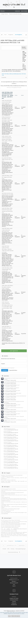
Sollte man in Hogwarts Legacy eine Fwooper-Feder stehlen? (15, 411)
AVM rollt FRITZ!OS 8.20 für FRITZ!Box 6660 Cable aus (7, 102)
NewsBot (5, 430)
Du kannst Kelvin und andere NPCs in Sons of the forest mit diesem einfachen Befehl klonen (15, 382)
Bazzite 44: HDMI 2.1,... (8, 431)
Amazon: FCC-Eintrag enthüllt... (9, 461)
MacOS (14, 586)
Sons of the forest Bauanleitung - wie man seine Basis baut (15, 396)
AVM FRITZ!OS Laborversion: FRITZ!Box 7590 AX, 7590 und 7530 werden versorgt (7, 249)
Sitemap (12, 548)
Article (5, 380)
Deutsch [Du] (21, 545)
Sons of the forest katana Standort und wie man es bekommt (13, 408)
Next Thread (17, 87)
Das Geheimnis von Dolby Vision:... (10, 439)
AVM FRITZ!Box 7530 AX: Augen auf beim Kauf (7, 177)
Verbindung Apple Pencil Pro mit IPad (8, 489)
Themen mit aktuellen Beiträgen (15, 14)
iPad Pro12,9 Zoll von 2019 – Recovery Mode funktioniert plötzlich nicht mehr (14, 491)
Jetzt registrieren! (14, 350)
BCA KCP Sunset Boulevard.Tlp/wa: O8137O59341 (10, 525)
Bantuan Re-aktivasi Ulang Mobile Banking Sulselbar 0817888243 (13, 523)
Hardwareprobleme (14, 599)
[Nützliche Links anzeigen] (26, 34)
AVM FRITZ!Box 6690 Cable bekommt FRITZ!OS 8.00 (7, 230)
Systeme (14, 601)
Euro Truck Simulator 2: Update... (10, 434)
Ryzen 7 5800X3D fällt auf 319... (10, 450)
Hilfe (8, 548)
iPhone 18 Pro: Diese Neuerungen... (10, 464)
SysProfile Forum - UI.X (11, 545)
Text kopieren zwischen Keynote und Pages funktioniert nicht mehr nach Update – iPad (14, 505)
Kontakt (4, 548)
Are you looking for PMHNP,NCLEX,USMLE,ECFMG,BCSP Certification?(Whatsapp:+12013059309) (14, 529)
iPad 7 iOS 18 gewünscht (6, 511)
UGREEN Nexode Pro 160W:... (9, 458)
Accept (9, 616)
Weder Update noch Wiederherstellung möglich (10, 508)
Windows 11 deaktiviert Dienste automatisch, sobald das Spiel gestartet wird (14, 478)
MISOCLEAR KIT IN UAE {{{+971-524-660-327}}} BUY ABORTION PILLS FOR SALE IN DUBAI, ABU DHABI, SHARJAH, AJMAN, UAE (14, 533)
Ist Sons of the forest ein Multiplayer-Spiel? (12, 413)
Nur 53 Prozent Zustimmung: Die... (10, 467)
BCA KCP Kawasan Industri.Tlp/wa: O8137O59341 (10, 520)
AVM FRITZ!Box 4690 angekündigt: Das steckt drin (7, 269)
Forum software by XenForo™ (9, 610)
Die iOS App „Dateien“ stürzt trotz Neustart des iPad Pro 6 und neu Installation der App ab (14, 500)
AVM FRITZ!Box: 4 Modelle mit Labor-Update (7, 328)
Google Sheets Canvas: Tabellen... (10, 437)
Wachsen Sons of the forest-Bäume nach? (12, 385)
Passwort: (3, 363)
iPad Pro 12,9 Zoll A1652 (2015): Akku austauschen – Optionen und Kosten (14, 502)
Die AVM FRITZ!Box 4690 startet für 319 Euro (7, 159)
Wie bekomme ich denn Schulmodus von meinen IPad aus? (12, 492)
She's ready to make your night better (8, 480)
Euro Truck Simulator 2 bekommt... (10, 445)
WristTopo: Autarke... (8, 442)
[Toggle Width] (3, 545)
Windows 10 (11, 579)
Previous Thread (11, 87)
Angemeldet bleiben (13, 370)
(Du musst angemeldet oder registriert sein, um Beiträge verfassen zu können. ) (14, 82)
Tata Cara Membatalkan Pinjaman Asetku (9, 531)
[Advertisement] (14, 24)
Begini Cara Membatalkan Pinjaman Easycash (9, 527)
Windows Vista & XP (14, 582)
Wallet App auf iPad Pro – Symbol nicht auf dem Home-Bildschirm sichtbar (14, 507)
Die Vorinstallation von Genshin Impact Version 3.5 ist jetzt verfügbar (15, 379)
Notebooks (14, 603)
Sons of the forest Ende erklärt (9, 398)
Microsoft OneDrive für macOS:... (10, 456)
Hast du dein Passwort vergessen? (7, 367)
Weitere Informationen (15, 616)
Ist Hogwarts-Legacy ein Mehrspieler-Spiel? (12, 390)
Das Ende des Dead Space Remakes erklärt (12, 404)
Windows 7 (14, 581)
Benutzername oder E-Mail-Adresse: (8, 358)
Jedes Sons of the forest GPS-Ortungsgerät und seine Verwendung (14, 402)
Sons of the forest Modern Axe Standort (11, 387)
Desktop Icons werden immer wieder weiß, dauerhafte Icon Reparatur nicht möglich (14, 482)
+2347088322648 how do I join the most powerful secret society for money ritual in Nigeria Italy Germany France (14, 522)
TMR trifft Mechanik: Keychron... (10, 428)
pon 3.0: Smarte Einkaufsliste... (9, 453)
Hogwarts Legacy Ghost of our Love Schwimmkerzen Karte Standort (15, 420)
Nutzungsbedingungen (21, 548)
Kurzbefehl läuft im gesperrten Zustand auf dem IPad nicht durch (13, 498)
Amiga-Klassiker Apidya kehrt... (10, 448)
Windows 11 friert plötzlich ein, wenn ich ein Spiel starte (11, 475)
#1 (26, 77)
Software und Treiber (14, 598)
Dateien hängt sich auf (5, 497)
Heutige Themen (4, 14)
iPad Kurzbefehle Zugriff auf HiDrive (8, 493)
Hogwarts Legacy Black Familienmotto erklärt (12, 393)
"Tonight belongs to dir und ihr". (7, 476)
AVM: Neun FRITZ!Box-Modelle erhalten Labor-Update (7, 287)
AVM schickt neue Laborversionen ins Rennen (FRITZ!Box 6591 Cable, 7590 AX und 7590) (7, 139)
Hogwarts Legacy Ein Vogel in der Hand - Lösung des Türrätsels (14, 417)
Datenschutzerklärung (13, 552)
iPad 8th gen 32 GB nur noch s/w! (7, 510)
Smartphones (14, 604)
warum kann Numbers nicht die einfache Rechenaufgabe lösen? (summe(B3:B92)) (14, 513)
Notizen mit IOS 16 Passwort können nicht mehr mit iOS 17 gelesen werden (14, 495)
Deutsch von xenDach (20, 610)
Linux (14, 584)
